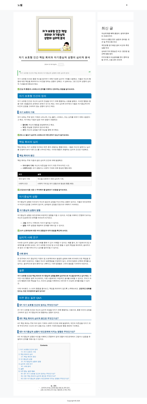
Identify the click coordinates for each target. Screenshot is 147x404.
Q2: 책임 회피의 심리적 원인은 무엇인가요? (38, 376)
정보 (55, 385)
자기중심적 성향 (25, 359)
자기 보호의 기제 (28, 352)
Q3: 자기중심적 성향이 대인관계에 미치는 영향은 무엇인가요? (45, 379)
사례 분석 (26, 366)
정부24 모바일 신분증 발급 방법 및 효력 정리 (55, 387)
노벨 (20, 4)
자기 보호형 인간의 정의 (28, 349)
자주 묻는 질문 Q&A (27, 371)
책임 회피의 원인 (28, 357)
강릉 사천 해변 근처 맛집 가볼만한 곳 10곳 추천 (55, 390)
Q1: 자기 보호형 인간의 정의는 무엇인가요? (38, 374)
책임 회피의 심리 (26, 354)
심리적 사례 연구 (26, 364)
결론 (21, 369)
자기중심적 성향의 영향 (31, 362)
